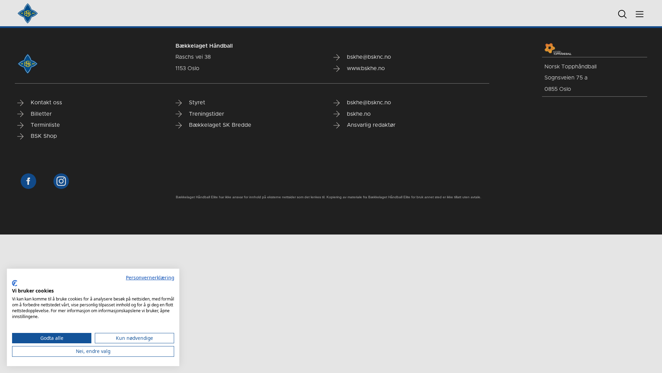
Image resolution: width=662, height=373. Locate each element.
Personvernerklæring (150, 277)
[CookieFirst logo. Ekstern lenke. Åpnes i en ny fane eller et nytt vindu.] (14, 283)
